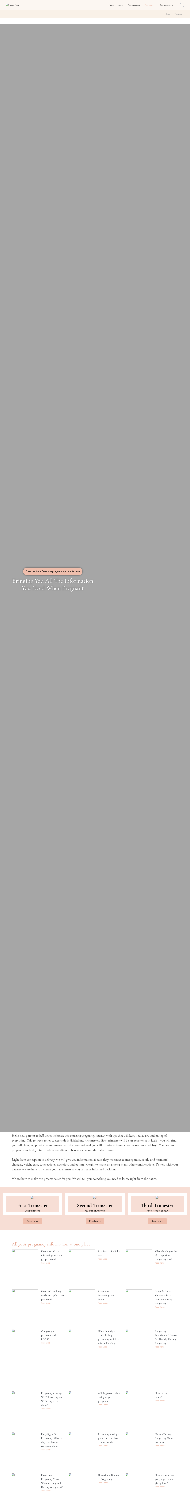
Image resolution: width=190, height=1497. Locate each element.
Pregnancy (149, 5)
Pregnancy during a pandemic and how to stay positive (108, 1438)
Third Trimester (157, 1205)
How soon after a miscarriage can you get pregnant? (51, 1255)
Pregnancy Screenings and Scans (106, 1295)
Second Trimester (95, 1205)
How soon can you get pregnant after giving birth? (165, 1479)
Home (111, 5)
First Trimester (32, 1205)
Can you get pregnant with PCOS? (48, 1335)
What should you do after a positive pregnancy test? (165, 1255)
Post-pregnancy (166, 5)
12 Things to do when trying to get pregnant (109, 1397)
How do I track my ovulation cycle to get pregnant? (52, 1295)
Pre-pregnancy (134, 5)
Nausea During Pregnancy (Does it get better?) (165, 1438)
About (121, 5)
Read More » (46, 1263)
